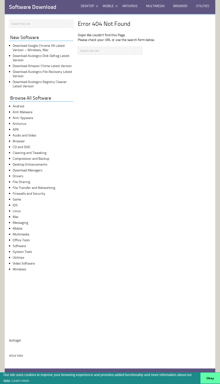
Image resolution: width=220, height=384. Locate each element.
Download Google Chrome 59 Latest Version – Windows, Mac (39, 48)
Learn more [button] (20, 380)
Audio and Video (24, 135)
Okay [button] (210, 378)
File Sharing (21, 182)
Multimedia (21, 234)
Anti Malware (22, 112)
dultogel (15, 340)
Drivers (18, 176)
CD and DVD (21, 147)
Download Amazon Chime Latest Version (42, 66)
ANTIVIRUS (130, 6)
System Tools (22, 252)
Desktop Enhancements (30, 164)
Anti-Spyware (23, 118)
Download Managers (27, 170)
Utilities (18, 257)
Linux (17, 211)
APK (16, 129)
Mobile (17, 228)
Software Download (32, 7)
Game (17, 199)
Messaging (20, 223)
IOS (15, 205)
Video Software (24, 263)
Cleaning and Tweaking (29, 153)
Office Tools (21, 240)
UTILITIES (202, 6)
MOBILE (108, 6)
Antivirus (19, 124)
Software (19, 246)
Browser (19, 141)
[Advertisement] (41, 305)
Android (18, 106)
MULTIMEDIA (155, 6)
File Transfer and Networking (34, 188)
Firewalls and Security (29, 193)
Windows (19, 269)
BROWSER (180, 6)
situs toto (16, 355)
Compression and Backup (31, 159)
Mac (16, 217)
